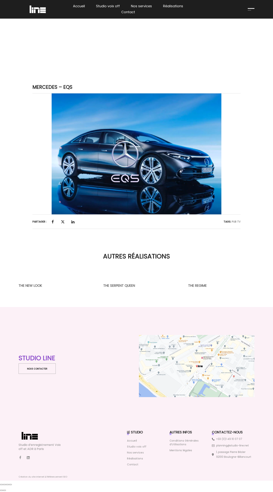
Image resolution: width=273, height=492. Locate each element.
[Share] (4, 484)
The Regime (197, 285)
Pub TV (236, 221)
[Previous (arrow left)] (1, 490)
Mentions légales (181, 450)
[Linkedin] (28, 457)
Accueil (132, 441)
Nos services (135, 452)
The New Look (30, 285)
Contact (132, 464)
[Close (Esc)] (1, 484)
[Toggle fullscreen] (7, 484)
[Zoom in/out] (10, 484)
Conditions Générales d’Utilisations (184, 442)
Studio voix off (137, 446)
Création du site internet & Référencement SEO (43, 476)
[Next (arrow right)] (4, 490)
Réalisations (135, 458)
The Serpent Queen (119, 285)
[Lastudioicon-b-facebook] (20, 457)
